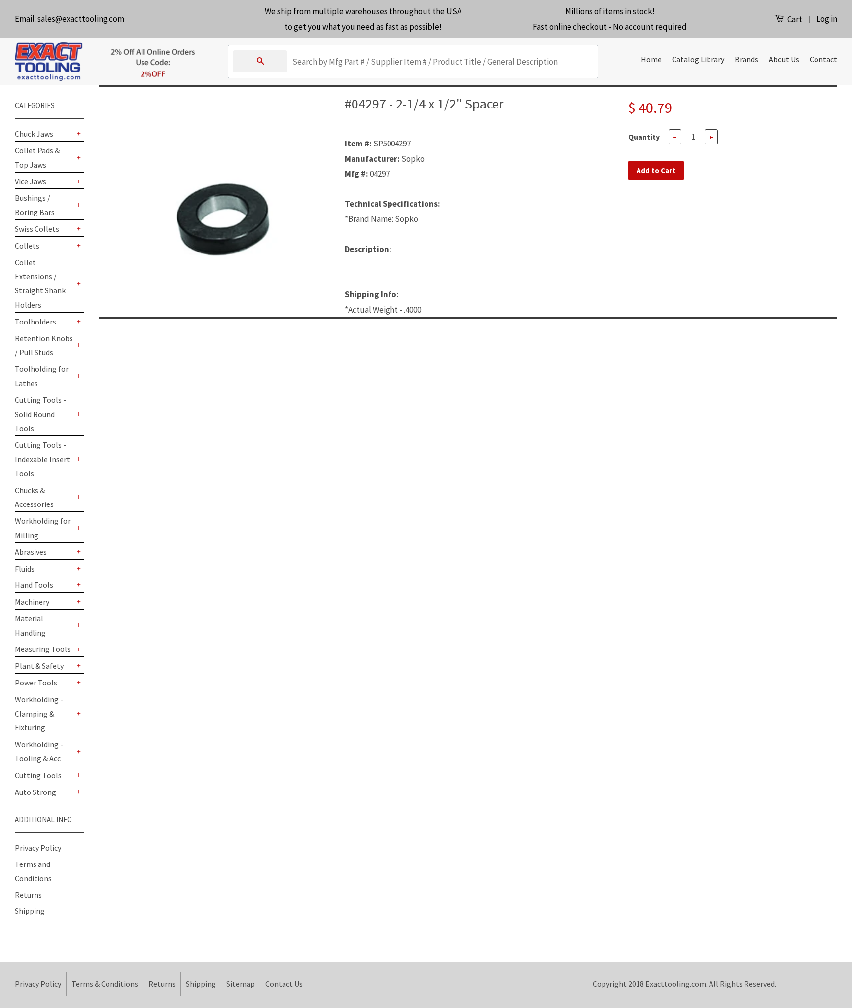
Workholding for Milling (43, 528)
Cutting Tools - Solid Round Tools (40, 414)
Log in (826, 18)
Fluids (25, 569)
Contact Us (284, 984)
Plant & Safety (39, 666)
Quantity (644, 137)
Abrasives (31, 552)
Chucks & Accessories (34, 497)
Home (651, 59)
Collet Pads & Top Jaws (37, 157)
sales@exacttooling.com (80, 18)
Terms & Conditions (104, 984)
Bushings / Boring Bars (35, 205)
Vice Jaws (30, 181)
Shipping (30, 911)
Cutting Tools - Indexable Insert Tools (42, 459)
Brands (746, 59)
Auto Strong (35, 792)
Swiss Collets (37, 229)
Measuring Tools (43, 649)
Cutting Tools (38, 775)
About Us (784, 59)
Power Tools (36, 682)
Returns (28, 895)
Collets (27, 246)
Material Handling (30, 625)
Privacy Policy (38, 848)
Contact (823, 59)
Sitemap (240, 984)
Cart (794, 19)
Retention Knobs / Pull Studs (44, 345)
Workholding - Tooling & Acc (39, 751)
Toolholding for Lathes (42, 376)
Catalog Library (698, 59)
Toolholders (35, 321)
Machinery (32, 602)
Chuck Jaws (34, 134)
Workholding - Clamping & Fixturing (39, 713)
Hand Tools (34, 585)
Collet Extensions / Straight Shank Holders (40, 283)
